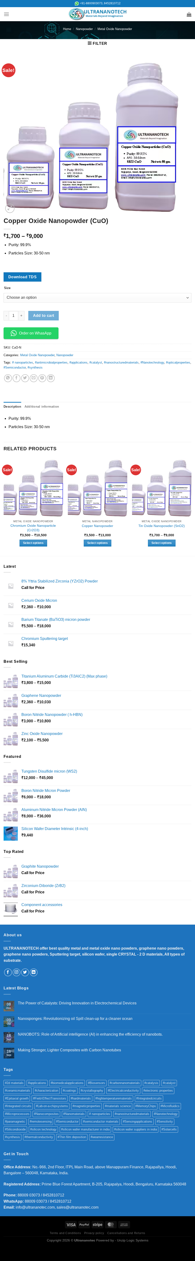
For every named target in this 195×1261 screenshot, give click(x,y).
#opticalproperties (178, 362)
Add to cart (43, 316)
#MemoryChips (145, 1106)
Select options (33, 543)
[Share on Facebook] (16, 378)
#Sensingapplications (137, 1121)
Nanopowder (84, 29)
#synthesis (35, 367)
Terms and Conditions (65, 1233)
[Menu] (6, 14)
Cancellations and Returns (126, 1233)
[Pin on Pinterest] (42, 378)
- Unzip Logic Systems (131, 1240)
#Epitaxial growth (17, 1098)
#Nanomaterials (74, 1114)
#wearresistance (102, 1137)
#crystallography (92, 1090)
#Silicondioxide (15, 1129)
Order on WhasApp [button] (35, 333)
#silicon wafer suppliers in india (135, 1129)
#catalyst (95, 362)
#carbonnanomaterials (125, 1083)
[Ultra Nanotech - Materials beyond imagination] (97, 14)
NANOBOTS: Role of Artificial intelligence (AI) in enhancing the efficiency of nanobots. (90, 1034)
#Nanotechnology (152, 362)
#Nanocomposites (46, 1114)
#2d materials (14, 1083)
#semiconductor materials (100, 1121)
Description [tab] (12, 406)
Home (67, 29)
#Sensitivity (165, 1121)
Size (7, 288)
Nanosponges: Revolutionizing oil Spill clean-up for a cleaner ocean (75, 1019)
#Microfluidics (170, 1106)
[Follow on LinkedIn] (34, 972)
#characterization (46, 1090)
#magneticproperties (86, 1106)
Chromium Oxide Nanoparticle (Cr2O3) (33, 528)
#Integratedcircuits (149, 1098)
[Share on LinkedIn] (51, 378)
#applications (78, 362)
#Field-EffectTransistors (49, 1098)
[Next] (191, 506)
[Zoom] (10, 208)
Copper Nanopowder (97, 526)
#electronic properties (158, 1090)
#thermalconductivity (38, 1137)
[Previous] (3, 506)
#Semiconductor (15, 367)
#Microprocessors (17, 1114)
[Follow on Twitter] (25, 972)
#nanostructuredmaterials (121, 362)
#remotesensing (41, 1121)
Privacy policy (94, 1233)
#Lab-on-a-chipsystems (52, 1106)
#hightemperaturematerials (113, 1098)
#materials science (118, 1106)
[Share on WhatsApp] (8, 378)
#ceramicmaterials (17, 1090)
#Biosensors (96, 1083)
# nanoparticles (22, 362)
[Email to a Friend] (34, 378)
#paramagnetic (15, 1121)
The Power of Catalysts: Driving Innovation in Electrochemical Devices (77, 1003)
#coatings (69, 1090)
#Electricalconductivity (123, 1090)
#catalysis (151, 1083)
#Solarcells (169, 1129)
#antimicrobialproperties (51, 362)
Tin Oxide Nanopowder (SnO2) (161, 526)
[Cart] (189, 14)
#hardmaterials (81, 1098)
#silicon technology (43, 1129)
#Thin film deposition (72, 1137)
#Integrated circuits (18, 1106)
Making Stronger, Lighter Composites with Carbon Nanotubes (69, 1050)
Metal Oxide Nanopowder (115, 29)
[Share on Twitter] (25, 378)
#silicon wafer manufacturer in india (85, 1129)
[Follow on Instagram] (16, 972)
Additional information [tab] (41, 406)
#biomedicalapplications (67, 1083)
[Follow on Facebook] (8, 972)
